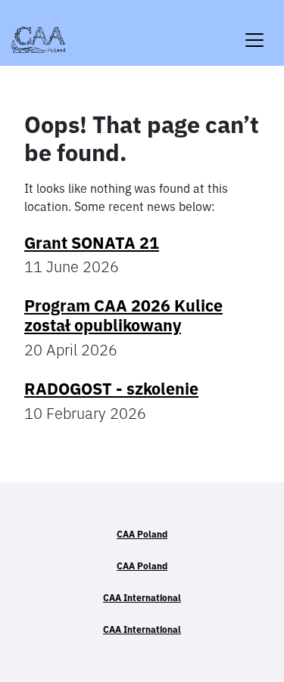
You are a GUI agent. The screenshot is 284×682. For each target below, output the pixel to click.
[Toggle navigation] (254, 30)
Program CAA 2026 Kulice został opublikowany (123, 315)
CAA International (142, 597)
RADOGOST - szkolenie (111, 388)
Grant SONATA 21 (91, 242)
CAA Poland (142, 534)
